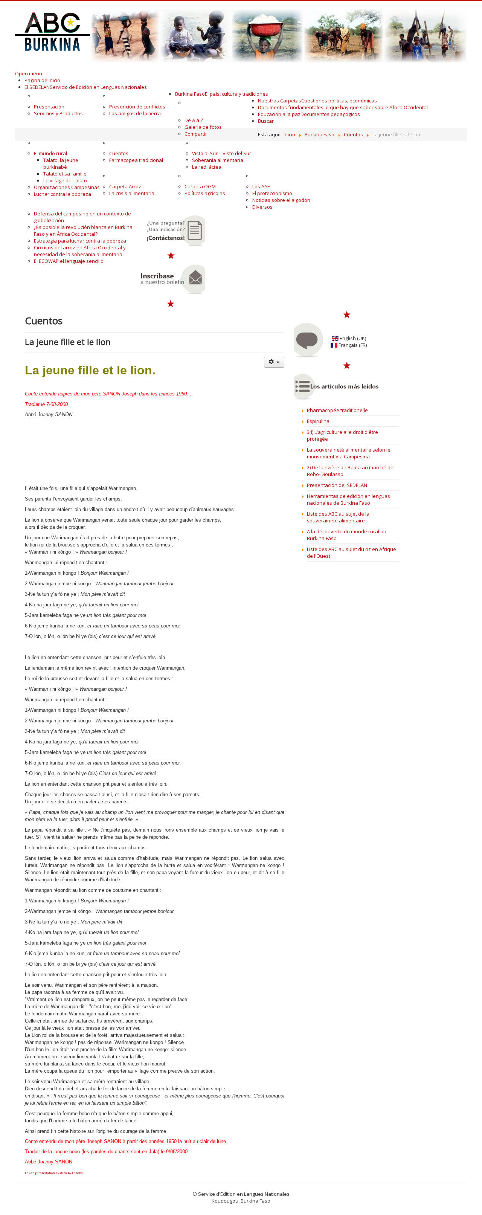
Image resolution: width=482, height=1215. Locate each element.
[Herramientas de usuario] (274, 362)
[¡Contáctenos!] (171, 230)
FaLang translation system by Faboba (54, 1173)
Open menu (28, 73)
